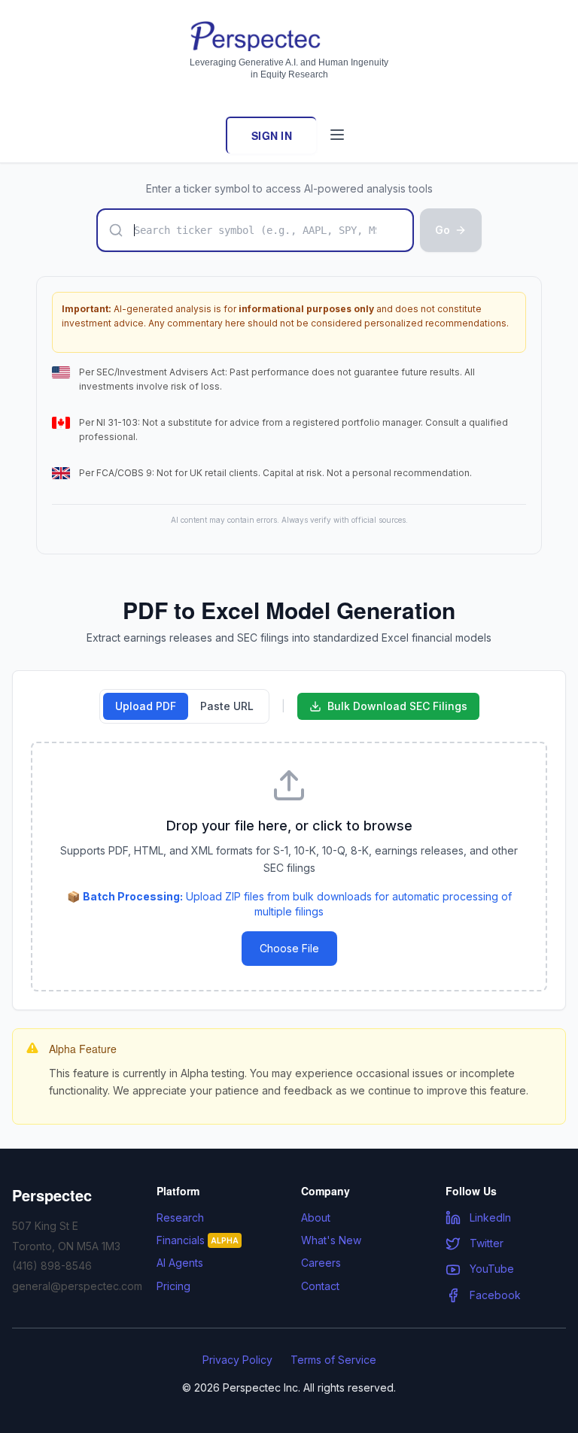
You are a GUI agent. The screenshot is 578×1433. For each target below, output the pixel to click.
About (315, 1217)
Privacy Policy (237, 1359)
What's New (331, 1240)
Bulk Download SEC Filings (397, 706)
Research (180, 1217)
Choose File (289, 948)
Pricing (173, 1286)
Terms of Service (333, 1359)
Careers (321, 1262)
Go (442, 229)
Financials (198, 1240)
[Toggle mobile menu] (337, 135)
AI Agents (180, 1262)
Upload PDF (145, 706)
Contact (320, 1286)
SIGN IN (271, 135)
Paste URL (227, 706)
